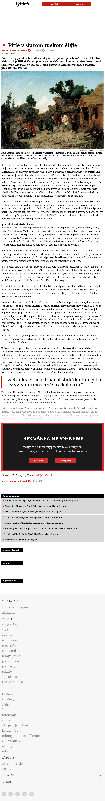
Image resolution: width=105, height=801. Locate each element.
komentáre (10, 730)
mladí (6, 751)
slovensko (9, 625)
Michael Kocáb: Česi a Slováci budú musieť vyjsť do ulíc (31, 534)
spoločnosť (10, 677)
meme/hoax (11, 746)
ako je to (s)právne (15, 725)
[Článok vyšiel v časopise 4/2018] (4, 44)
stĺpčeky (8, 699)
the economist (12, 682)
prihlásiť (38, 460)
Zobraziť (15, 550)
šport (6, 710)
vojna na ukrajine (15, 607)
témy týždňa (11, 656)
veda (5, 704)
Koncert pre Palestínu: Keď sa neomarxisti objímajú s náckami (33, 523)
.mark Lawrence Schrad (14, 50)
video (6, 720)
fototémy (9, 715)
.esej (51, 50)
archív (6, 769)
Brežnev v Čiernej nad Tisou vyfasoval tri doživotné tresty (33, 517)
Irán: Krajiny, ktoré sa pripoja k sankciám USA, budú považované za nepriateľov (41, 528)
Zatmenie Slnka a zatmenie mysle (20, 539)
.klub (38, 50)
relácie (7, 671)
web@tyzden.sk (43, 475)
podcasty (8, 666)
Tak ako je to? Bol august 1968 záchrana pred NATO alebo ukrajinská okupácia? (40, 500)
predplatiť (66, 460)
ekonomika (10, 651)
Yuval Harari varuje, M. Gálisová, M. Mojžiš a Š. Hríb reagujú (32, 511)
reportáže (9, 645)
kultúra (7, 694)
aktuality (9, 612)
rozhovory (9, 640)
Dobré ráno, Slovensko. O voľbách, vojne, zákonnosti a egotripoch (34, 506)
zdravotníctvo (12, 741)
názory (7, 635)
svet (5, 630)
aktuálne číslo (12, 763)
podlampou (10, 661)
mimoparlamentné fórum (21, 736)
